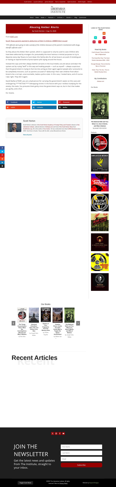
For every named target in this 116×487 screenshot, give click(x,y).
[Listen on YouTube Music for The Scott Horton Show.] (99, 34)
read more (58, 382)
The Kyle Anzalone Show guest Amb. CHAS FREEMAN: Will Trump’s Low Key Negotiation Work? (58, 392)
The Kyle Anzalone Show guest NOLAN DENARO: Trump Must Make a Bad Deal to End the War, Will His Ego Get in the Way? (58, 374)
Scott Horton (28, 2)
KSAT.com (14, 37)
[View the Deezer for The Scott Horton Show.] (99, 39)
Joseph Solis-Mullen (101, 128)
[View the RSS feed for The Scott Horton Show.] (104, 33)
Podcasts (51, 17)
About (32, 17)
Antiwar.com (49, 127)
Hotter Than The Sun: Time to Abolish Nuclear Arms (100, 71)
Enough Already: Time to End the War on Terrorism (100, 65)
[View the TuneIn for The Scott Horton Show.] (95, 38)
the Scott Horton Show (66, 127)
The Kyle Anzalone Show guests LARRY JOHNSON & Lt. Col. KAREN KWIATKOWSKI (58, 408)
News (37, 17)
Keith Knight (82, 2)
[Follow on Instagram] (56, 433)
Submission (82, 17)
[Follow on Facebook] (59, 433)
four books (47, 129)
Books (42, 17)
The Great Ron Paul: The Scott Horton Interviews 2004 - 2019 (100, 59)
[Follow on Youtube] (63, 433)
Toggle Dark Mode (25, 483)
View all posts (27, 134)
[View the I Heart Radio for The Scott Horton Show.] (104, 38)
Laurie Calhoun (38, 2)
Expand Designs (94, 482)
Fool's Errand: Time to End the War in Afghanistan (100, 53)
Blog (75, 17)
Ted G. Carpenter (60, 2)
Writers (90, 2)
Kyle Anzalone (72, 2)
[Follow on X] (52, 433)
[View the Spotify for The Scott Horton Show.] (94, 34)
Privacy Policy (64, 483)
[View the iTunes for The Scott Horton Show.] (97, 34)
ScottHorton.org (27, 129)
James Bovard (49, 2)
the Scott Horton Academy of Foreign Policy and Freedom (54, 125)
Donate (68, 17)
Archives (60, 17)
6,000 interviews (72, 129)
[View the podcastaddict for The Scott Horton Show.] (100, 42)
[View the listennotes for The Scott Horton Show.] (105, 42)
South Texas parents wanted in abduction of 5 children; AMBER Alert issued (36, 41)
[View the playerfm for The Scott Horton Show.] (94, 42)
